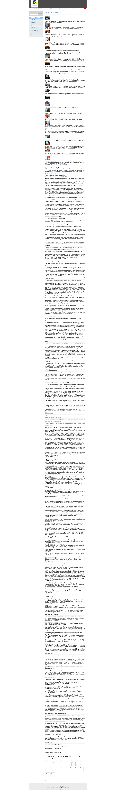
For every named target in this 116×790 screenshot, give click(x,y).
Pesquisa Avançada (61, 787)
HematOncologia (34, 28)
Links (65, 787)
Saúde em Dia (33, 34)
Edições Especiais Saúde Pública (36, 20)
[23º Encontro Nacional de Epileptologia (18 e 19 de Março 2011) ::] (65, 217)
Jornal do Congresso (34, 31)
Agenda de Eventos (49, 787)
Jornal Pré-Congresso (34, 30)
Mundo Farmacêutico (34, 25)
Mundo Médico (33, 22)
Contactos (68, 787)
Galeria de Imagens (55, 787)
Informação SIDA (34, 27)
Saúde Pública (33, 19)
